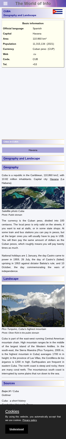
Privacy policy (30, 420)
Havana (33, 150)
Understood (17, 429)
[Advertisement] (33, 103)
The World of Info (33, 3)
